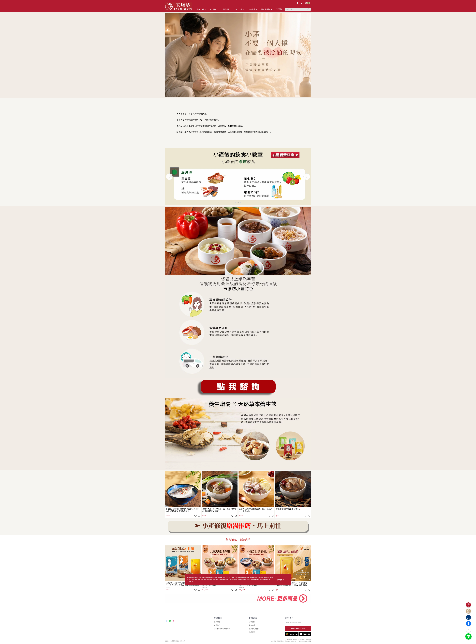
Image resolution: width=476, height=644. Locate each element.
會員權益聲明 (254, 629)
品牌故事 (217, 622)
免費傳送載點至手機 (298, 628)
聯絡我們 (252, 632)
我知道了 (280, 580)
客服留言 (252, 625)
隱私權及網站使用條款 (222, 629)
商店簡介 (217, 625)
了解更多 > (190, 581)
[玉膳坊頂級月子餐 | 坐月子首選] (178, 6)
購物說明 (252, 622)
